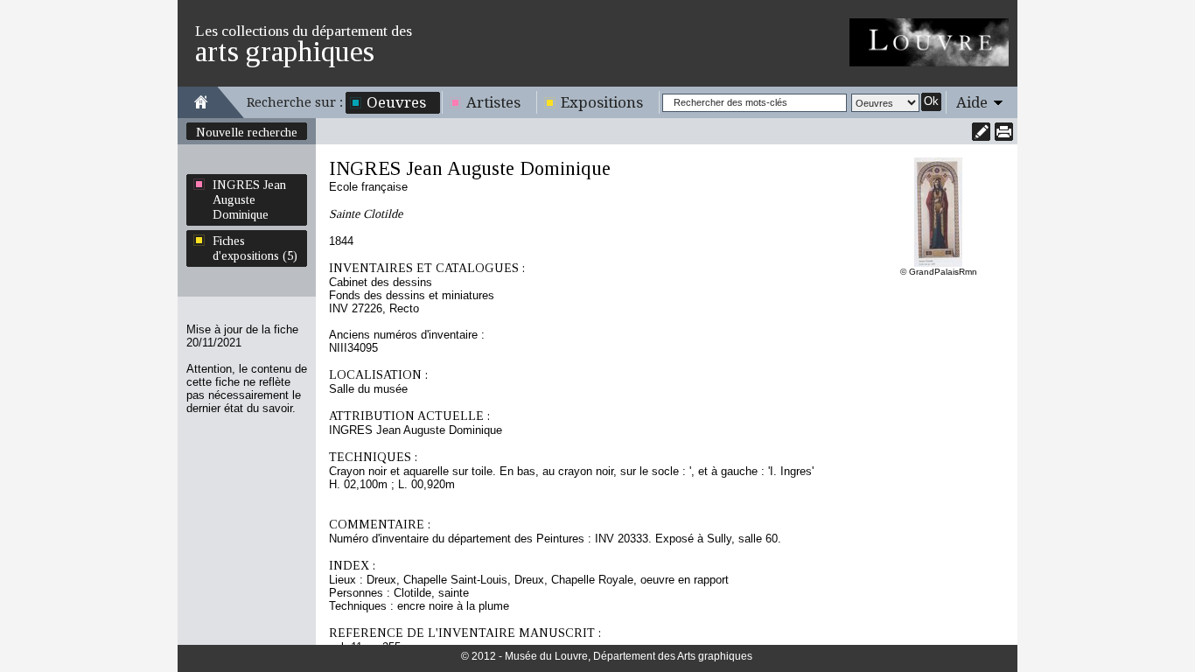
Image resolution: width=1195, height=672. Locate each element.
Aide (972, 102)
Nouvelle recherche (246, 132)
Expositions (602, 102)
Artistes (493, 102)
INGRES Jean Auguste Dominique (249, 199)
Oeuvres (396, 102)
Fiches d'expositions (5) (255, 248)
